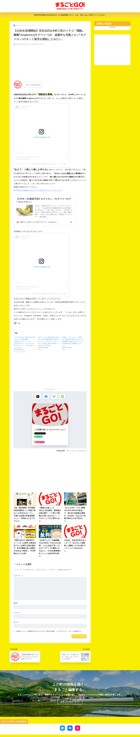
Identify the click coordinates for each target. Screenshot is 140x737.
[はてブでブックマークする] (54, 396)
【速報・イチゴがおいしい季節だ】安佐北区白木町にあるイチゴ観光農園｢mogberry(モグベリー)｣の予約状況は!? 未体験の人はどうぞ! (72, 341)
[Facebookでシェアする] (46, 396)
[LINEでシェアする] (62, 396)
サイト (16, 622)
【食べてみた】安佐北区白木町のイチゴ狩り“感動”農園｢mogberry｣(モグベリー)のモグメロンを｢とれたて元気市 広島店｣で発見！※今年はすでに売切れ (48, 341)
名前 (16, 603)
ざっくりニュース (73, 451)
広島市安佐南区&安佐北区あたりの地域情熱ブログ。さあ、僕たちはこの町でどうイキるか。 (70, 15)
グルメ (84, 451)
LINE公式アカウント (36, 309)
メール (17, 613)
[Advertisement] (50, 63)
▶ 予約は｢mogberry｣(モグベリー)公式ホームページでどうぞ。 (38, 190)
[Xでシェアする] (38, 396)
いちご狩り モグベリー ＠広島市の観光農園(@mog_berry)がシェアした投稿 (41, 164)
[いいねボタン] (15, 323)
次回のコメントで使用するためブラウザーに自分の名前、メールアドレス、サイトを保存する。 (49, 631)
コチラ (48, 299)
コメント (18, 575)
